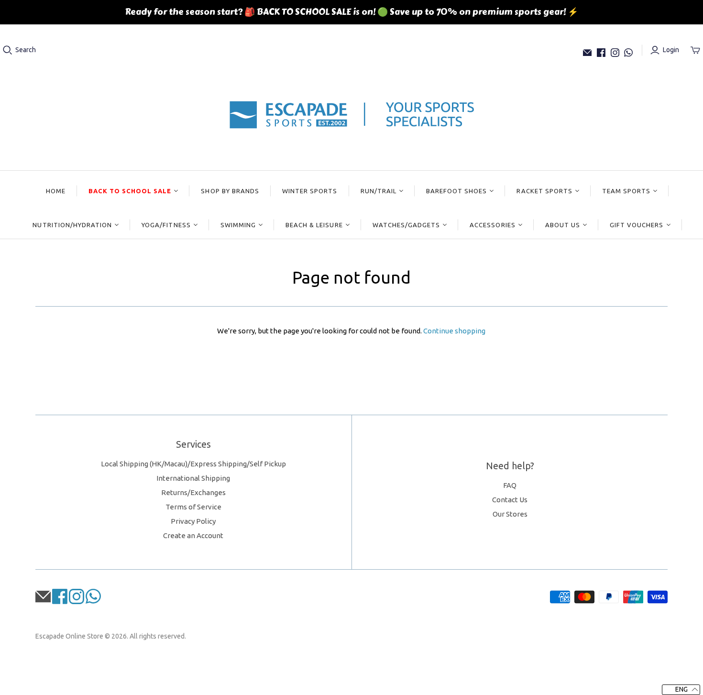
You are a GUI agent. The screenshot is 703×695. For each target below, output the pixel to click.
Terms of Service (193, 507)
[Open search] (7, 50)
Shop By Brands (230, 191)
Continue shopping (454, 331)
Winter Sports (310, 191)
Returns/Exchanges (193, 492)
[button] (681, 689)
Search (25, 50)
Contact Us (509, 500)
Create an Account (193, 535)
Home (56, 191)
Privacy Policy (193, 521)
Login (671, 50)
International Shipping (193, 478)
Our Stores (510, 514)
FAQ (509, 485)
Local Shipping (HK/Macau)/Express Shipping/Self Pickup (193, 464)
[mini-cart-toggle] (695, 50)
